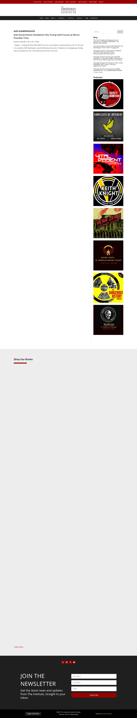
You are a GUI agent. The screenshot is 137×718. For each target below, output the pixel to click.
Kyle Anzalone (82, 2)
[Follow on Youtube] (74, 662)
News (47, 18)
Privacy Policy (74, 714)
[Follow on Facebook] (70, 662)
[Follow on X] (62, 662)
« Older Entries (98, 72)
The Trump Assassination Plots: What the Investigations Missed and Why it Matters (49, 438)
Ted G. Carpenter (71, 2)
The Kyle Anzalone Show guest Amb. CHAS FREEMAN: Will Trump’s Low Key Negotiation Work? (108, 64)
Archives (70, 18)
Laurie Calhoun (48, 2)
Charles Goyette (22, 627)
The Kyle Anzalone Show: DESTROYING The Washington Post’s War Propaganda (108, 47)
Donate (79, 18)
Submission (93, 18)
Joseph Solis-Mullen (23, 534)
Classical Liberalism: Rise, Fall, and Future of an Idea (36, 531)
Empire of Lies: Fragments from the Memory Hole (36, 624)
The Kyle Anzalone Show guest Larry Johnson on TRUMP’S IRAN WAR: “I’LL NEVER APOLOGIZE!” (106, 41)
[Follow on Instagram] (66, 662)
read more (20, 450)
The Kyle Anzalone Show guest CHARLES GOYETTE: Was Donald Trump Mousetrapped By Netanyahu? (107, 52)
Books (53, 18)
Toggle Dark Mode (33, 713)
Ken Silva (20, 441)
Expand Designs (107, 713)
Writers (101, 2)
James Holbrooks (21, 42)
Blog (86, 18)
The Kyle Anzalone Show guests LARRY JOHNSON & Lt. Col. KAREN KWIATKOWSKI (107, 69)
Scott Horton (37, 2)
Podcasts (61, 18)
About (41, 18)
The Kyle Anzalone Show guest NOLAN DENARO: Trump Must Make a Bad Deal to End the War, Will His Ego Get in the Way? (108, 58)
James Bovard (59, 2)
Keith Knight (93, 2)
